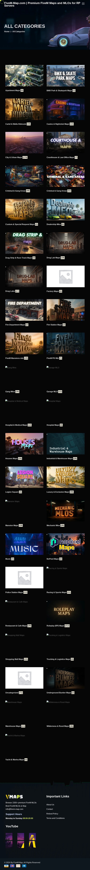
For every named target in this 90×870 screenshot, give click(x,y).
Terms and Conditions (55, 818)
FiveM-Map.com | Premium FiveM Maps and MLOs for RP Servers (42, 4)
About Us (50, 805)
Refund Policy (52, 814)
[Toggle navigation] (83, 3)
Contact (49, 809)
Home (6, 32)
